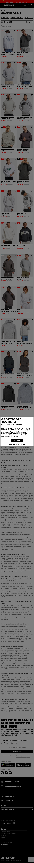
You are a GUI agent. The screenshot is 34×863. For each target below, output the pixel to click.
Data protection (13, 436)
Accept (17, 441)
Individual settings (17, 444)
